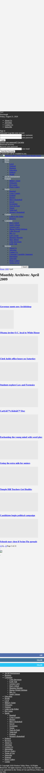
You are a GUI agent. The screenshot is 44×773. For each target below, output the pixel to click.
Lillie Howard (14, 231)
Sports (7, 189)
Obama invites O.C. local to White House (20, 332)
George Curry (14, 227)
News (7, 162)
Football (12, 195)
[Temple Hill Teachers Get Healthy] (19, 485)
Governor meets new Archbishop (15, 306)
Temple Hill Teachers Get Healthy (16, 489)
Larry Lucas (13, 235)
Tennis (11, 208)
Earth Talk (13, 244)
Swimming (13, 204)
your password (27, 138)
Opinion (8, 214)
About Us (8, 121)
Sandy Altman (14, 225)
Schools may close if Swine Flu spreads (18, 541)
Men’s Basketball (15, 200)
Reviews (12, 219)
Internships (13, 256)
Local (11, 164)
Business (12, 168)
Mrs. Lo (12, 233)
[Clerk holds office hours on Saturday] (19, 354)
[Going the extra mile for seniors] (19, 459)
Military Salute (14, 181)
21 (6, 546)
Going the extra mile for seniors (15, 463)
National (12, 166)
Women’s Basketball (17, 212)
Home (7, 160)
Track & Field (14, 206)
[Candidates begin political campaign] (19, 511)
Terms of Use (14, 263)
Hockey (12, 198)
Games (7, 762)
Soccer (11, 202)
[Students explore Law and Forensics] (19, 380)
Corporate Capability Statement (21, 254)
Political (12, 172)
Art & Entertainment (12, 177)
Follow (39, 660)
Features (8, 179)
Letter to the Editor (16, 216)
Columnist (8, 221)
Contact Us (9, 125)
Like (41, 655)
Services (8, 246)
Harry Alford (14, 223)
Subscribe (8, 127)
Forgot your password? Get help (12, 142)
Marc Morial (14, 240)
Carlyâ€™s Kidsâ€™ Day (12, 411)
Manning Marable (16, 238)
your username (27, 135)
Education (13, 170)
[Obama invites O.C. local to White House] (7, 328)
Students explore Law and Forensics (17, 385)
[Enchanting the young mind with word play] (19, 433)
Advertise (8, 123)
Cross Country (14, 193)
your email (26, 149)
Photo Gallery (14, 187)
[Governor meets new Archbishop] (19, 302)
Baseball (12, 191)
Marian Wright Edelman (18, 229)
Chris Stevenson (15, 242)
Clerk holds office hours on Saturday (18, 358)
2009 (7, 269)
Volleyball (13, 210)
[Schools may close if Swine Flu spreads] (19, 537)
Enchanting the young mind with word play (21, 437)
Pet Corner (13, 185)
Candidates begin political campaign (17, 515)
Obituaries (13, 183)
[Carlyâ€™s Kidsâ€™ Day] (19, 406)
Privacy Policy (10, 751)
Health (11, 174)
